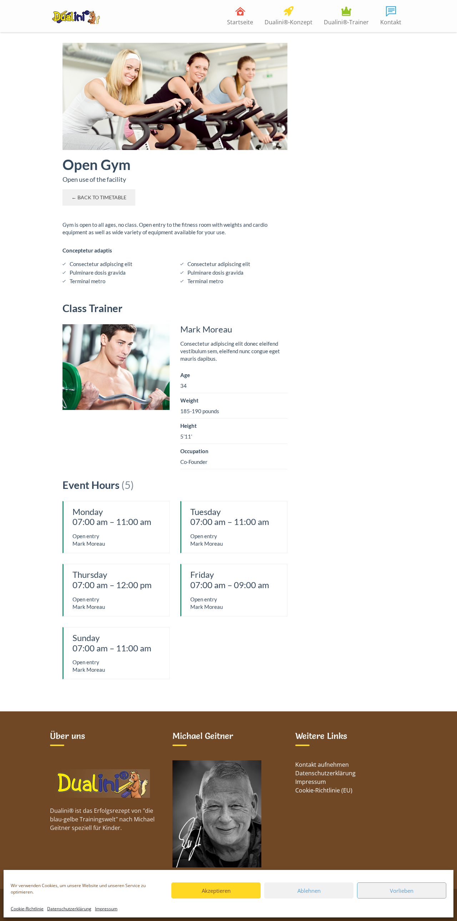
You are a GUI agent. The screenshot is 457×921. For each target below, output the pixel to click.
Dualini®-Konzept (288, 22)
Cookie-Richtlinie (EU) (323, 790)
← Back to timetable (98, 197)
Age (185, 375)
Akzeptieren (216, 890)
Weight (189, 400)
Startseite (240, 22)
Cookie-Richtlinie (27, 909)
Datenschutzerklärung (69, 909)
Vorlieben (401, 890)
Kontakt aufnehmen (322, 765)
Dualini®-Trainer (346, 22)
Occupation (194, 451)
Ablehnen (309, 890)
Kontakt (390, 22)
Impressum (106, 909)
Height (188, 425)
